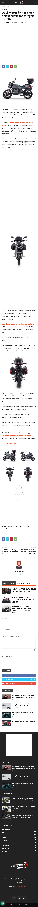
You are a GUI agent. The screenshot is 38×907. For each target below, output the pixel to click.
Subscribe (32, 683)
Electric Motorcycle (24, 526)
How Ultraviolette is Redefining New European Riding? (22, 600)
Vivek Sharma (7, 22)
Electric (8, 6)
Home (3, 6)
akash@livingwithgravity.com (22, 886)
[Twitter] (7, 66)
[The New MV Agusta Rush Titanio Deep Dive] (6, 715)
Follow (33, 679)
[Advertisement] (19, 44)
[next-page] (6, 617)
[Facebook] (3, 66)
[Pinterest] (11, 66)
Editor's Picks (5, 593)
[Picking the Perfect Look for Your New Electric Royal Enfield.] (6, 706)
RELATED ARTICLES (9, 583)
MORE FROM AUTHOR (23, 583)
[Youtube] (24, 898)
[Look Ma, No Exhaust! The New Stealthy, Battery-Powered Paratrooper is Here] (6, 608)
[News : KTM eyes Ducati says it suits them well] (6, 809)
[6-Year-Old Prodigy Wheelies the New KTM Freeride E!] (6, 591)
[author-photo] (19, 569)
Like (34, 675)
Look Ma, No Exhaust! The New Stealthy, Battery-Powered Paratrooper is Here (22, 609)
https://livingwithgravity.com (19, 574)
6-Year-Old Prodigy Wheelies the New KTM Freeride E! (23, 590)
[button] (3, 2)
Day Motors (10, 526)
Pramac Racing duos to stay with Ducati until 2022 (28, 551)
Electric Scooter (6, 528)
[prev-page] (3, 617)
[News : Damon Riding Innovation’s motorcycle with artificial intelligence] (6, 800)
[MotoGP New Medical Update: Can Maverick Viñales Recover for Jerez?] (6, 696)
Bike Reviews (5, 610)
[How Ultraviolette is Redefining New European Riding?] (6, 600)
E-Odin (16, 526)
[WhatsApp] (15, 66)
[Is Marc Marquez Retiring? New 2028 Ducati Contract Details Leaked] (6, 723)
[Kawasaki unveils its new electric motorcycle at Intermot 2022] (6, 816)
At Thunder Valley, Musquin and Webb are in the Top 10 (10, 551)
